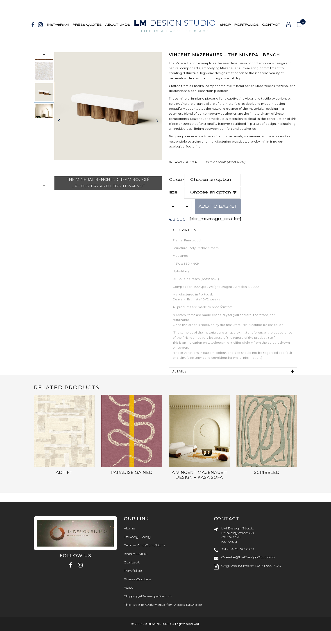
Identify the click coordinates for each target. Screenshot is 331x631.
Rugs (128, 588)
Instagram (58, 24)
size (173, 192)
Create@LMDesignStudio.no (247, 557)
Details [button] (179, 371)
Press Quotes (87, 24)
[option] (44, 92)
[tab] (233, 230)
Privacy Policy (137, 537)
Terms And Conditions (144, 545)
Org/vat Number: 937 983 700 (251, 566)
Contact (271, 24)
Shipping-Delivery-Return (148, 596)
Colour (176, 180)
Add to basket (218, 207)
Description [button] (184, 230)
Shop (225, 24)
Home (129, 528)
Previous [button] (44, 55)
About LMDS (117, 24)
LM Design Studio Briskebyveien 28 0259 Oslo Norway (237, 535)
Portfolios (133, 571)
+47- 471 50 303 (237, 549)
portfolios (246, 24)
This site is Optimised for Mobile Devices (163, 605)
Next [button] (44, 186)
